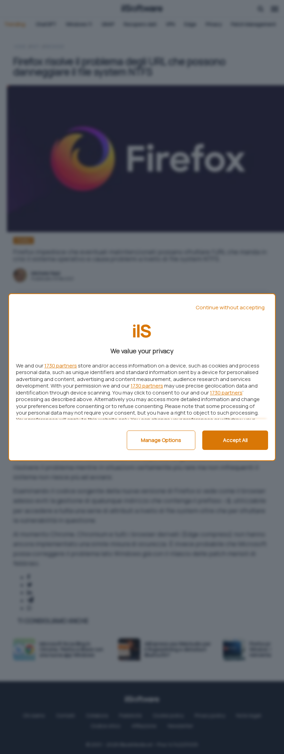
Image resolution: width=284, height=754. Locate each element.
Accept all (235, 440)
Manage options (161, 440)
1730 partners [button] (60, 365)
